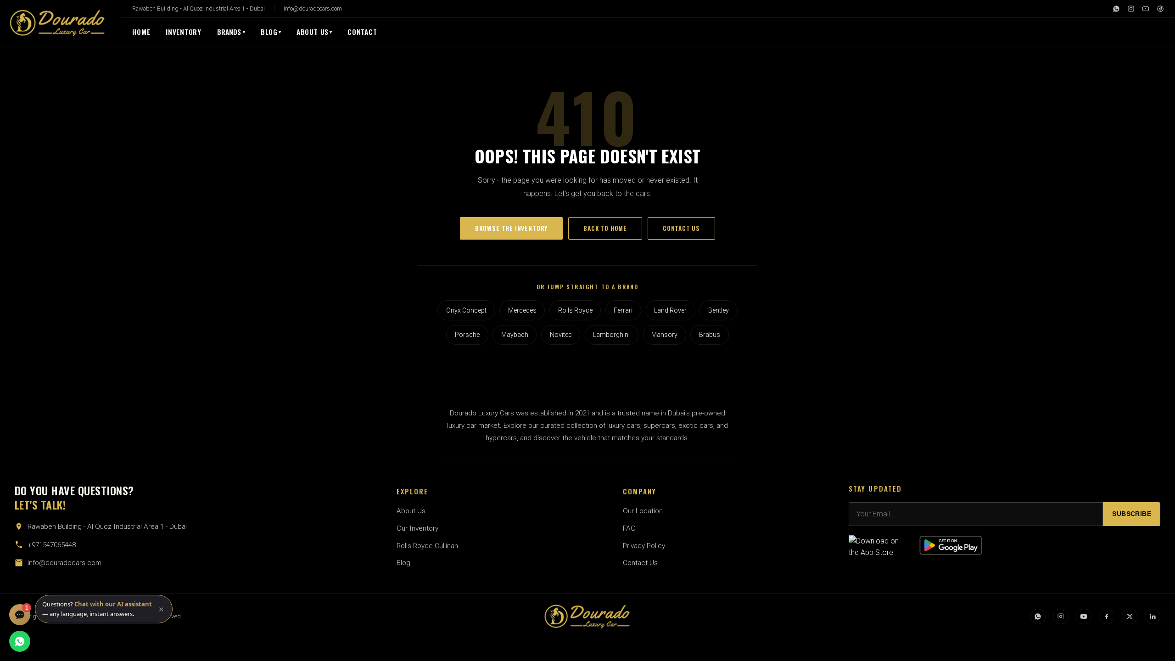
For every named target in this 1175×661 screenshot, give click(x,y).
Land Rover (670, 310)
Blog (269, 32)
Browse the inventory (511, 228)
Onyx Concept (466, 310)
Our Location (643, 511)
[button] (104, 609)
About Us (313, 32)
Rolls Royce (575, 310)
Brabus (709, 334)
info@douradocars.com (313, 8)
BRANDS (231, 32)
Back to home (605, 228)
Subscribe (1131, 513)
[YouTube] (1145, 8)
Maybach (514, 334)
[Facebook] (1160, 8)
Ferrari (623, 310)
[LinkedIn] (1152, 616)
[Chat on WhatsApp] (19, 641)
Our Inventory (417, 528)
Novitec (561, 334)
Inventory (183, 32)
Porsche (467, 334)
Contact (362, 32)
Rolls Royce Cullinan (427, 546)
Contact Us (640, 563)
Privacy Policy (644, 546)
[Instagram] (1131, 8)
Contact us (681, 228)
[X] (1129, 616)
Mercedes (522, 310)
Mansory (664, 334)
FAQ (629, 528)
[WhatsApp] (1116, 8)
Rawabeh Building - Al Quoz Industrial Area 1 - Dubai (198, 8)
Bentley (718, 310)
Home (141, 32)
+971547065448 (52, 545)
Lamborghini (611, 334)
